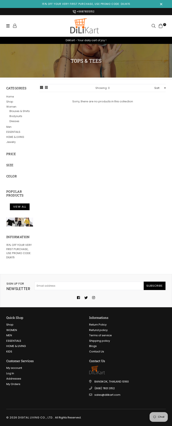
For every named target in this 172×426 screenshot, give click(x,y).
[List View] (46, 88)
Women (11, 106)
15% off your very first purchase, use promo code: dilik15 (86, 4)
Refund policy (98, 330)
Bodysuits (15, 116)
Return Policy (98, 325)
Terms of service (100, 335)
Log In (10, 373)
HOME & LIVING (15, 137)
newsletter (18, 286)
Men (9, 127)
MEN (9, 335)
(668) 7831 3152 (104, 388)
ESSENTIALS (13, 132)
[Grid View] (41, 88)
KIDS (9, 351)
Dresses (14, 121)
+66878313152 (85, 11)
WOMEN (11, 330)
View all (19, 207)
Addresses (13, 379)
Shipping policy (99, 341)
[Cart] (161, 26)
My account (14, 368)
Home (10, 96)
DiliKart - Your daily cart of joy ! (86, 40)
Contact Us (96, 351)
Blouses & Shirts (19, 111)
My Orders (13, 384)
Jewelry (11, 142)
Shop (9, 101)
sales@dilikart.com (107, 395)
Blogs (93, 346)
